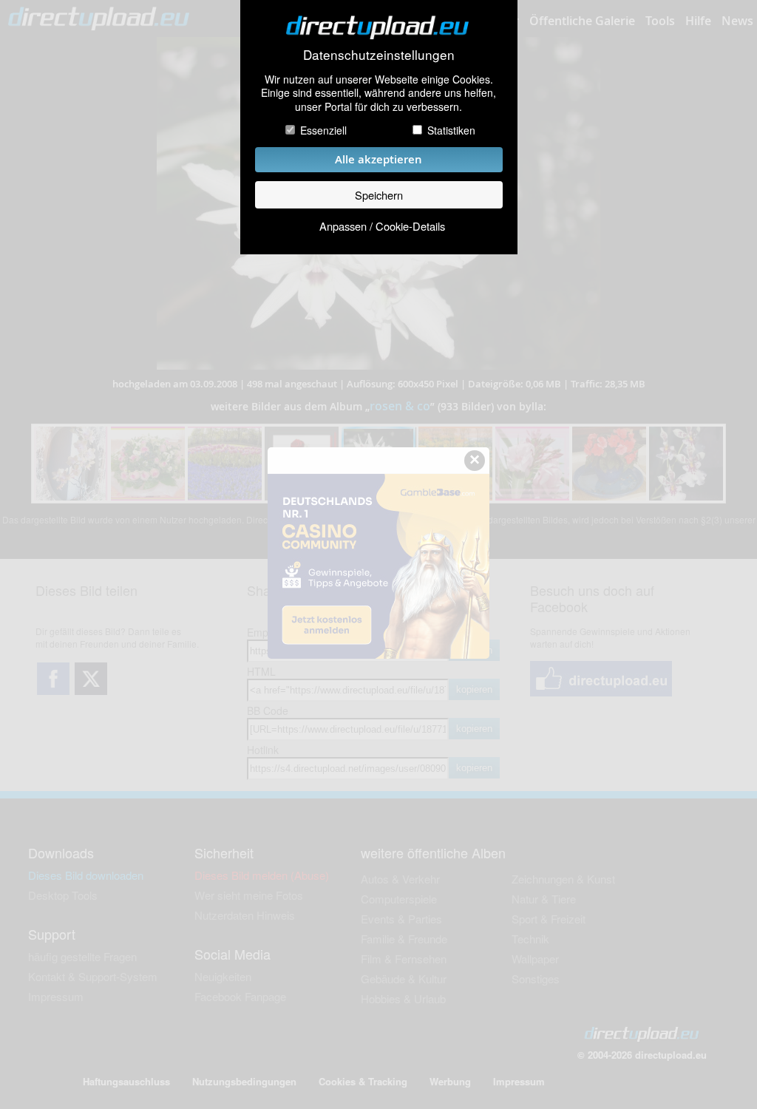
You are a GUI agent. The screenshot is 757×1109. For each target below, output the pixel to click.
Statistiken (451, 130)
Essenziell (323, 130)
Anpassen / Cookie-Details (382, 226)
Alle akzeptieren (378, 159)
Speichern (379, 195)
